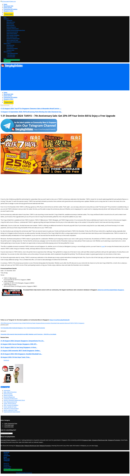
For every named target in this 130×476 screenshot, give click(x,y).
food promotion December (49, 323)
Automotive (9, 20)
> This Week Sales (11, 55)
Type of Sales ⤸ (7, 43)
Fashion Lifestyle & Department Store (16, 30)
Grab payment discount (63, 323)
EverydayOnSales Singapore (8, 440)
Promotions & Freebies (10, 9)
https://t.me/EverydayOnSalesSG (60, 320)
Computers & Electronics (13, 28)
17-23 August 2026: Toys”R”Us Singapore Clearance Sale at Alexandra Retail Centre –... (31, 108)
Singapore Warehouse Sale (99, 440)
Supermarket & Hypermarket (14, 41)
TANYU (72, 323)
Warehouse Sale (8, 6)
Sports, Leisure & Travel (12, 40)
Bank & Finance (10, 23)
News (5, 58)
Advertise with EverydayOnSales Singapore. (111, 290)
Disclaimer (6, 465)
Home (5, 4)
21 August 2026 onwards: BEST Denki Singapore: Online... (21, 351)
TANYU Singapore (79, 323)
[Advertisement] (46, 79)
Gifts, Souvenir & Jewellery (13, 35)
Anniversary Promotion (11, 323)
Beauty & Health (10, 25)
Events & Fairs (8, 7)
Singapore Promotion (114, 440)
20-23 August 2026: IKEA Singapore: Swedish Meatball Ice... (21, 354)
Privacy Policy (7, 466)
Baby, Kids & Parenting (10, 392)
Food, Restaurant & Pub (12, 32)
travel (103, 246)
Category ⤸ (6, 18)
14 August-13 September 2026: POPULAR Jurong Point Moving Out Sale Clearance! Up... (31, 112)
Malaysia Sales (20, 445)
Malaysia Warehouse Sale (31, 445)
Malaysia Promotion (45, 445)
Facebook (6, 360)
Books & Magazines (11, 27)
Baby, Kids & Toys (11, 22)
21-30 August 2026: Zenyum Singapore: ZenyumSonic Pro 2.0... (22, 341)
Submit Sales (7, 468)
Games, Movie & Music (12, 33)
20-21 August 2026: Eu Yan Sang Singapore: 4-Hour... (19, 347)
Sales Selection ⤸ (8, 51)
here (96, 445)
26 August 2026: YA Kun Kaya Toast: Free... (15, 357)
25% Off (3, 323)
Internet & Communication (13, 38)
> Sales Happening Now (12, 53)
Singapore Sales (8, 11)
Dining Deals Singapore (35, 323)
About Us (6, 463)
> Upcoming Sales (11, 56)
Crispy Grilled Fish (23, 323)
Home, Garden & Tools (12, 37)
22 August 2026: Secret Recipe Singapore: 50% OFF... (19, 344)
